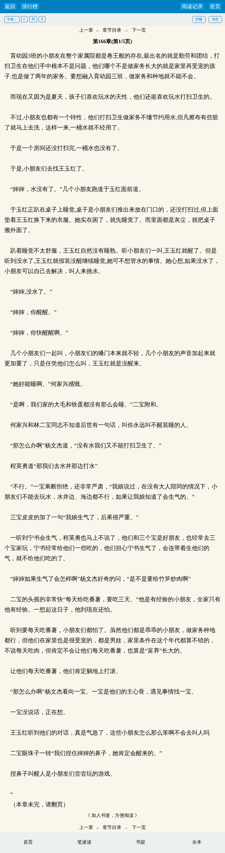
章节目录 (112, 30)
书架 (140, 842)
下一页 (139, 30)
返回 (10, 6)
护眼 (198, 19)
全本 (197, 842)
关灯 (215, 19)
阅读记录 (192, 6)
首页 (215, 6)
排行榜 (30, 6)
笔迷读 (84, 842)
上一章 (86, 30)
